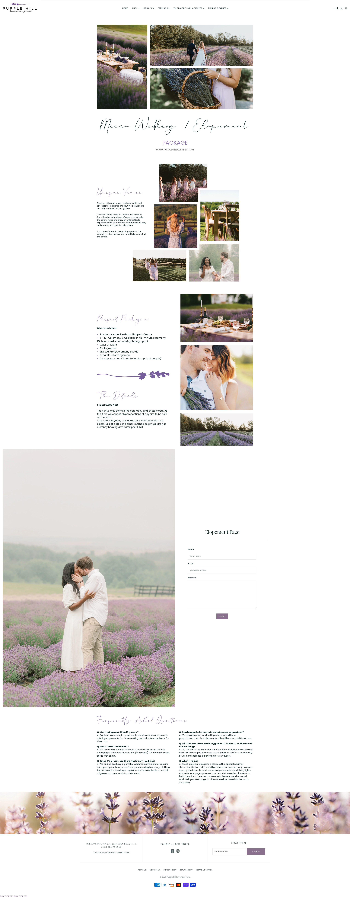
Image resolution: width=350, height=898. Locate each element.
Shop (135, 8)
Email (190, 563)
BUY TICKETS (6, 896)
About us (149, 8)
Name (191, 549)
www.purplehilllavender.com (175, 149)
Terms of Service (204, 869)
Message (192, 577)
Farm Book (163, 8)
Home (125, 8)
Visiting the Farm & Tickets (187, 8)
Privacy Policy (170, 869)
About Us (142, 869)
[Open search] (337, 8)
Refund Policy (186, 869)
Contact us (154, 869)
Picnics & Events (217, 8)
